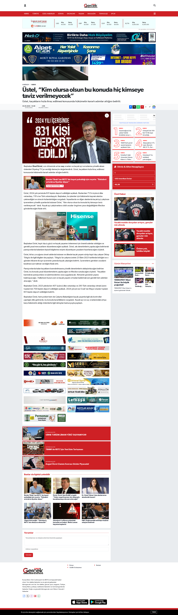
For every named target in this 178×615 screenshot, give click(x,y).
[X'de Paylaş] (134, 107)
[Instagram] (31, 596)
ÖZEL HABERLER (48, 14)
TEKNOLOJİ (103, 14)
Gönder (29, 555)
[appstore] (80, 602)
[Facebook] (24, 596)
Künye (71, 565)
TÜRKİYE (35, 14)
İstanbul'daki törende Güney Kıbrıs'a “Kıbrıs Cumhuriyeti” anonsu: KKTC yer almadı (126, 157)
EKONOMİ (71, 14)
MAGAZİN (91, 14)
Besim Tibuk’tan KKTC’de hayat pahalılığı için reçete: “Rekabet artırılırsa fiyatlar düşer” (36, 497)
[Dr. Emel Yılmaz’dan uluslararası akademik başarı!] (95, 486)
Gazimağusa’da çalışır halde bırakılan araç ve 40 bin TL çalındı (125, 133)
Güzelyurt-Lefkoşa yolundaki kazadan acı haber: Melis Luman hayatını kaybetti (65, 522)
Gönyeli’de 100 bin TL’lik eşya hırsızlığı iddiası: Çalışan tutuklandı (149, 133)
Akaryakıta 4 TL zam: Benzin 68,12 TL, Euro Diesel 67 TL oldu (149, 145)
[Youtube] (35, 596)
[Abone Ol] (154, 106)
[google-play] (98, 602)
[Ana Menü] (155, 13)
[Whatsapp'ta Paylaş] (138, 107)
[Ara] (154, 5)
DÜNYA (61, 14)
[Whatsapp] (39, 596)
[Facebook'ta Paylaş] (130, 107)
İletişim (98, 565)
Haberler (25, 84)
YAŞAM (81, 14)
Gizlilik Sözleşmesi (75, 567)
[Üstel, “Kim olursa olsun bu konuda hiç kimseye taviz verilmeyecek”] (66, 137)
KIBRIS (26, 14)
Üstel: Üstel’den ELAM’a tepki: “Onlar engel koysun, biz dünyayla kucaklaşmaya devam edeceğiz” (66, 497)
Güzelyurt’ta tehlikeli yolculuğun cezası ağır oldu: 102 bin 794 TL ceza (148, 157)
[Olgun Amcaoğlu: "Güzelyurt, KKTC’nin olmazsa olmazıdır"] (37, 511)
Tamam (154, 612)
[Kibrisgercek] (91, 5)
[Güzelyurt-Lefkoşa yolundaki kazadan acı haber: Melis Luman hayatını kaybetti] (66, 511)
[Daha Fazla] (142, 107)
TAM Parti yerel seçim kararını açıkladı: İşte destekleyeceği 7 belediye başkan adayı (127, 145)
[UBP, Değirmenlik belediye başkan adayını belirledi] (95, 511)
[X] (27, 596)
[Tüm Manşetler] (153, 264)
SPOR (113, 14)
